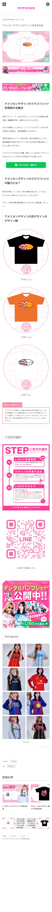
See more (26, 742)
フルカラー (11, 766)
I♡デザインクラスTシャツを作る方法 (15, 807)
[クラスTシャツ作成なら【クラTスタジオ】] (26, 8)
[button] (26, 165)
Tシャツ (21, 20)
